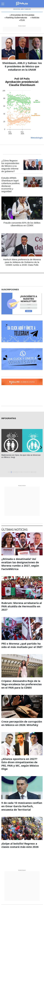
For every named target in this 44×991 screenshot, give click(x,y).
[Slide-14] (28, 472)
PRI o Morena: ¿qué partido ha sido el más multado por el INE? (21, 645)
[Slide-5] (15, 472)
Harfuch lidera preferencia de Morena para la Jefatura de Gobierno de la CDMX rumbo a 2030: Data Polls (22, 262)
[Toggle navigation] (2, 3)
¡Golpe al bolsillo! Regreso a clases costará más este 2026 (20, 845)
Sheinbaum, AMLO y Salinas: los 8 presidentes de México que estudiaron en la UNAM (22, 66)
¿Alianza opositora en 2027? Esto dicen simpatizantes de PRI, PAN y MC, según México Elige (20, 764)
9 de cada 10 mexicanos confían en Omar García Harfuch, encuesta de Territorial (21, 806)
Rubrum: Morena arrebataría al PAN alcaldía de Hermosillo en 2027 (21, 606)
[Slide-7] (18, 472)
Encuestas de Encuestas (22, 15)
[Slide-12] (25, 472)
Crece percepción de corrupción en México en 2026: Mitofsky (21, 723)
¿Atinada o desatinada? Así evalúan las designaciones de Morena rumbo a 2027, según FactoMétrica (20, 564)
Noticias (35, 18)
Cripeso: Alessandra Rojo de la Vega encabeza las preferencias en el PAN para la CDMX (21, 684)
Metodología (37, 137)
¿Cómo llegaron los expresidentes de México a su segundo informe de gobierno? (10, 166)
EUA (22, 20)
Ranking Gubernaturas (16, 18)
